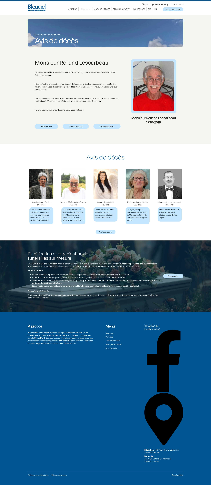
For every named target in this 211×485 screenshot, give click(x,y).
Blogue (145, 4)
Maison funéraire (113, 340)
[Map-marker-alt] (163, 444)
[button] (85, 9)
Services (109, 337)
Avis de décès (111, 348)
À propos (109, 333)
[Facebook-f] (163, 392)
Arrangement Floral (114, 344)
